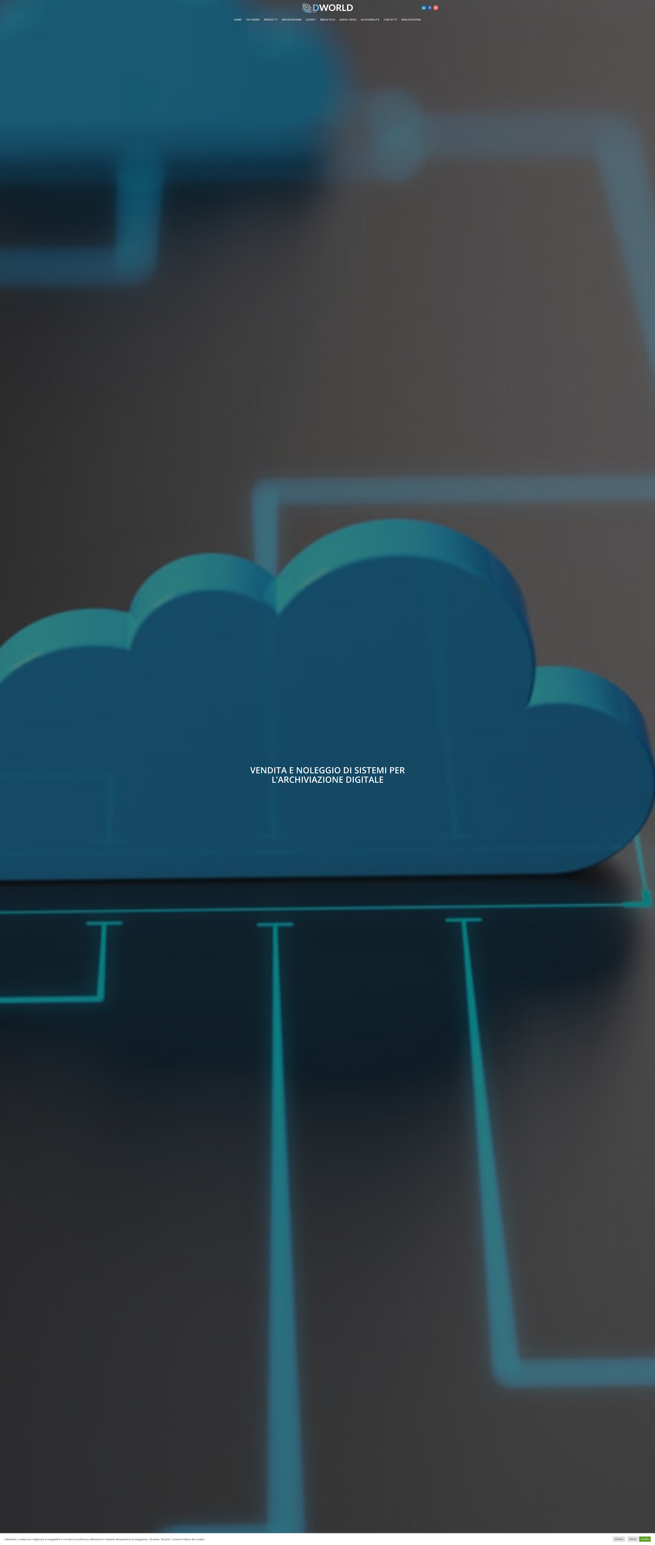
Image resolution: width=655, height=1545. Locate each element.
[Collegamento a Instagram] (435, 7)
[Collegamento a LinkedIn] (423, 7)
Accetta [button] (645, 1539)
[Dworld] (327, 7)
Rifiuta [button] (633, 1539)
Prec (8, 772)
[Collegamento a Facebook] (429, 7)
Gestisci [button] (619, 1539)
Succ (647, 772)
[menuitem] (238, 19)
